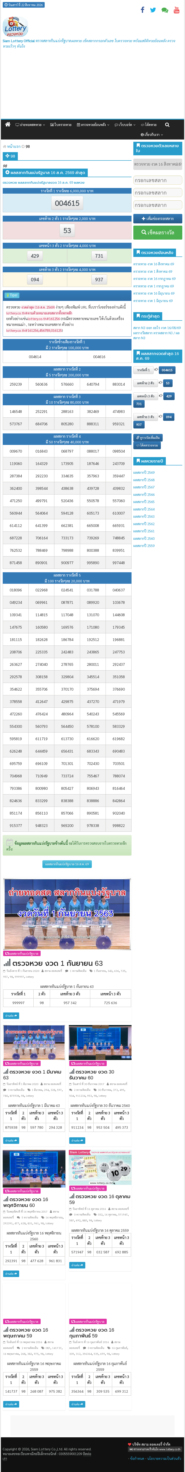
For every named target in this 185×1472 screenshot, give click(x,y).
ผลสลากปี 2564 (144, 509)
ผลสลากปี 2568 (144, 480)
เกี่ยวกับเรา (152, 134)
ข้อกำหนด (137, 1458)
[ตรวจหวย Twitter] (153, 11)
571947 (123, 1214)
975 (36, 1353)
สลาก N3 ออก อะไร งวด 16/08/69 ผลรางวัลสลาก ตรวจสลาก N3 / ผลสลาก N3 (157, 332)
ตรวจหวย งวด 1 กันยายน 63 (57, 963)
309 (71, 1353)
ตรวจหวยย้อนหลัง (93, 124)
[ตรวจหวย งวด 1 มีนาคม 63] (34, 1042)
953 (89, 1095)
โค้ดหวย (150, 124)
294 (46, 1090)
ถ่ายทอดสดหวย (30, 124)
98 (11, 976)
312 (78, 1353)
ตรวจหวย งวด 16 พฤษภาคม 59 (25, 1333)
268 (23, 1353)
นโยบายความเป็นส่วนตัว (164, 1458)
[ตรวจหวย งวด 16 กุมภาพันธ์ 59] (100, 1300)
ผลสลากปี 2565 (144, 501)
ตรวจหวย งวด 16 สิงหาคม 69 (153, 264)
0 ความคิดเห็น (15, 1090)
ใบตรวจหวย (63, 124)
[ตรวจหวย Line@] (165, 11)
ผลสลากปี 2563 (144, 516)
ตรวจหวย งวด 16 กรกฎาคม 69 (154, 278)
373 (115, 1090)
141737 (57, 1348)
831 (30, 1223)
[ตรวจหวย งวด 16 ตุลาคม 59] (100, 1166)
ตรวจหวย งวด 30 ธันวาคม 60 (91, 1075)
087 (48, 1348)
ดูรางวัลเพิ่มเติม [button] (149, 437)
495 (122, 1090)
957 (5, 976)
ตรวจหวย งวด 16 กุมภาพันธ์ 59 (91, 1333)
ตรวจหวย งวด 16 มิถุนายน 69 (153, 293)
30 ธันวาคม (104, 1090)
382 (29, 1353)
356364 (87, 1353)
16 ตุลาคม (110, 1214)
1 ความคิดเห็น (77, 971)
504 (71, 1095)
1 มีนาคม (37, 1090)
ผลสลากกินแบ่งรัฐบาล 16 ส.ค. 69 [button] (67, 864)
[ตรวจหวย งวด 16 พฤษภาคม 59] (34, 1300)
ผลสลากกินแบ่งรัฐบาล (23, 953)
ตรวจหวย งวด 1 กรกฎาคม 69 (153, 286)
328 (53, 1090)
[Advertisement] (92, 85)
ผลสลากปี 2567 (144, 487)
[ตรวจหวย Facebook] (142, 11)
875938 (14, 1095)
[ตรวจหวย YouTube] (176, 11)
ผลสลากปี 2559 (144, 545)
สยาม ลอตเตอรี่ (53, 971)
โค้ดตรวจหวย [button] (149, 445)
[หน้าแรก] (8, 124)
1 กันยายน (100, 971)
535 (96, 1353)
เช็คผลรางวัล (160, 232)
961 (36, 1223)
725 (123, 971)
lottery (30, 976)
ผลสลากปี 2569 (144, 472)
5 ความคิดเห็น (29, 1217)
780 (5, 1095)
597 (59, 1090)
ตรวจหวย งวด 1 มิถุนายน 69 (153, 300)
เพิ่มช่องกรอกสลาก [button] (160, 218)
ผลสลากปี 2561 (144, 531)
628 (23, 1223)
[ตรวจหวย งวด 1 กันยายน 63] (67, 913)
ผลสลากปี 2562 (144, 524)
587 (71, 1220)
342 (110, 971)
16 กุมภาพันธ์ (119, 1348)
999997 (19, 976)
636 (116, 971)
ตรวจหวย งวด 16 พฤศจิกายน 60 (25, 1202)
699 (102, 1353)
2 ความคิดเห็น (81, 1090)
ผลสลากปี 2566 (144, 494)
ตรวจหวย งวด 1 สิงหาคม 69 (152, 271)
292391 (8, 1223)
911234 (80, 1095)
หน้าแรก (13, 146)
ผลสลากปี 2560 (144, 538)
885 (84, 1220)
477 (16, 1223)
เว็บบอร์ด (125, 124)
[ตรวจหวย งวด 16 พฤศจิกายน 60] (34, 1168)
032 (100, 1214)
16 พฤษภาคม (11, 1353)
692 (78, 1220)
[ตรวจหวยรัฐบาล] (15, 27)
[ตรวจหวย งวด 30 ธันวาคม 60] (100, 1042)
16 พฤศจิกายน (54, 1217)
